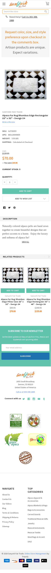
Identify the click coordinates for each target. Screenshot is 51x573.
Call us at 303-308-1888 (25, 392)
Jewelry (31, 523)
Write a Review (8, 122)
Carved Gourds (34, 514)
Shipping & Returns (10, 517)
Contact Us (6, 499)
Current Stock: (11, 169)
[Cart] (48, 4)
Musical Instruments (36, 528)
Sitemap (5, 526)
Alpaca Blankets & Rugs (37, 505)
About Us (6, 494)
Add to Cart (12, 290)
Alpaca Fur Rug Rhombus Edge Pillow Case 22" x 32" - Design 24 (13, 301)
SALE (30, 541)
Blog (4, 508)
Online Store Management (36, 553)
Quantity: (7, 177)
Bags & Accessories (36, 510)
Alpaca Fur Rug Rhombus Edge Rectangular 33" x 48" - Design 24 (38, 301)
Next (48, 256)
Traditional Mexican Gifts (38, 519)
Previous (45, 256)
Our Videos (7, 503)
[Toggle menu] (4, 4)
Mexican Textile (34, 532)
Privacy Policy (8, 522)
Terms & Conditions (10, 513)
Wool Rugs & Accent (36, 537)
